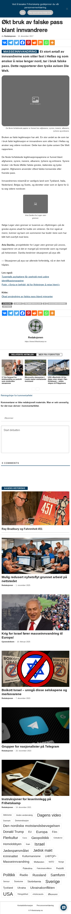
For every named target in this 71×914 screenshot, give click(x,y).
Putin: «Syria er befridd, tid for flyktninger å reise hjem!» (31, 284)
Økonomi (52, 894)
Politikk (9, 875)
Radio (24, 875)
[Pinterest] (28, 42)
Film (54, 831)
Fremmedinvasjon (32, 304)
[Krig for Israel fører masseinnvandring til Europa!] (35, 612)
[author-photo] (35, 326)
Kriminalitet (10, 856)
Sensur (6, 881)
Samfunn (58, 875)
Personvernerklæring (45, 905)
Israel (40, 844)
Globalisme (57, 838)
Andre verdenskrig (24, 815)
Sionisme (18, 881)
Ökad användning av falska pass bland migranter (27, 296)
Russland (39, 875)
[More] (52, 42)
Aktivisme (7, 815)
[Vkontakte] (4, 42)
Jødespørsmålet (16, 850)
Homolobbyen (12, 844)
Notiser (7, 306)
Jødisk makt (42, 850)
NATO (51, 862)
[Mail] (35, 346)
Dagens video (49, 815)
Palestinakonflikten (44, 868)
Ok (22, 12)
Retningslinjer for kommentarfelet (16, 395)
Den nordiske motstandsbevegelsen (31, 826)
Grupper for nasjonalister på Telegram (30, 746)
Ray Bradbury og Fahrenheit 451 (22, 529)
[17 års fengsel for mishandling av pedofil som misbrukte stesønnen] (12, 368)
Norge (61, 862)
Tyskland (8, 887)
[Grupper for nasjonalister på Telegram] (35, 725)
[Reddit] (34, 42)
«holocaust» (38, 894)
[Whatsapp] (46, 42)
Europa (18, 304)
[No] (67, 8)
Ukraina (21, 887)
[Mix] (40, 42)
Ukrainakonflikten (42, 887)
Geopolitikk (40, 838)
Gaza (24, 838)
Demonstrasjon (22, 820)
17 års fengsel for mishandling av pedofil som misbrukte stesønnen (12, 380)
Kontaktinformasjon (25, 905)
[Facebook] (22, 42)
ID (45, 304)
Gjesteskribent (8, 642)
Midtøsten (39, 862)
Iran (28, 844)
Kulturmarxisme (31, 856)
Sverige (52, 881)
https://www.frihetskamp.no (35, 341)
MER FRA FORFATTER (49, 354)
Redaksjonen (10, 36)
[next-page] (37, 388)
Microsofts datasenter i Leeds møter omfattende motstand (35, 379)
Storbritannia (34, 881)
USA (8, 894)
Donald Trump (13, 832)
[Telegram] (10, 42)
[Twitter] (16, 42)
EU (30, 832)
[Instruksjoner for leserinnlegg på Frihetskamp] (35, 778)
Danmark (7, 821)
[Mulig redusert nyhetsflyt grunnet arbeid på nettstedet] (35, 556)
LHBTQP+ (50, 856)
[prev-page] (33, 388)
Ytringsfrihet (22, 894)
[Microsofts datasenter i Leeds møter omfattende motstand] (35, 368)
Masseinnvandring (57, 304)
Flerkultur (10, 838)
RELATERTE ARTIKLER (22, 354)
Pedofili (60, 868)
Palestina (27, 868)
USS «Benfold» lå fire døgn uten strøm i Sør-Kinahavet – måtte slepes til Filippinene (58, 380)
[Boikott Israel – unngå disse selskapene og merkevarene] (35, 669)
